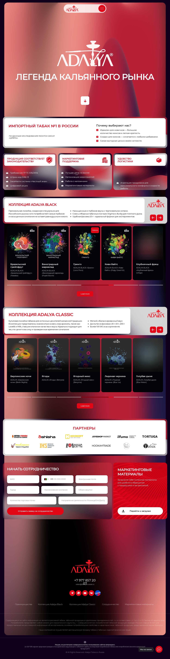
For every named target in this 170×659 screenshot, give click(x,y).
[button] (101, 8)
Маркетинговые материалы (139, 604)
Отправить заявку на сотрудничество (35, 511)
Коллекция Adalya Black (50, 604)
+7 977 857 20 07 (85, 582)
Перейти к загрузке (140, 511)
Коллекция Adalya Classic (82, 604)
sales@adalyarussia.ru (85, 584)
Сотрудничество (110, 604)
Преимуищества (23, 604)
